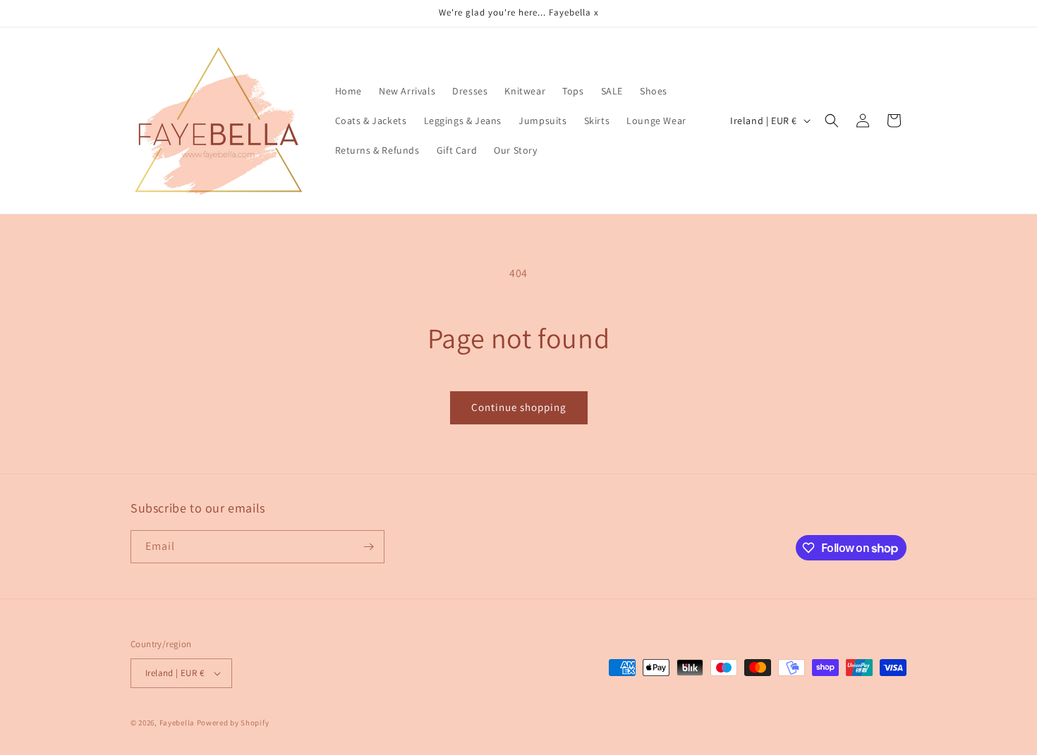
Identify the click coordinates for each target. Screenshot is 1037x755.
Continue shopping (518, 407)
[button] (831, 120)
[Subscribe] (368, 546)
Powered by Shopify (233, 723)
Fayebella (177, 723)
